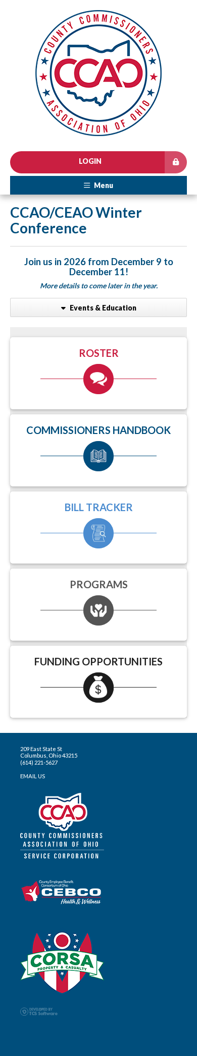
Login (90, 161)
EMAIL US (32, 776)
